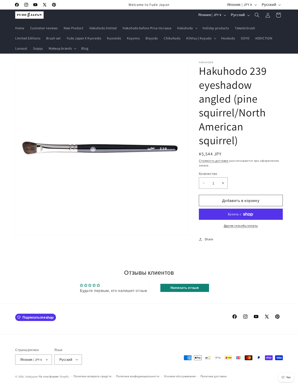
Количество (208, 174)
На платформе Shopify (54, 376)
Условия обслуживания (180, 376)
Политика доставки (213, 376)
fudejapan (31, 376)
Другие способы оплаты (241, 226)
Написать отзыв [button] (184, 288)
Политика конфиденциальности (137, 376)
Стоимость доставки (213, 161)
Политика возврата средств (92, 376)
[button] (187, 28)
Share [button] (209, 239)
